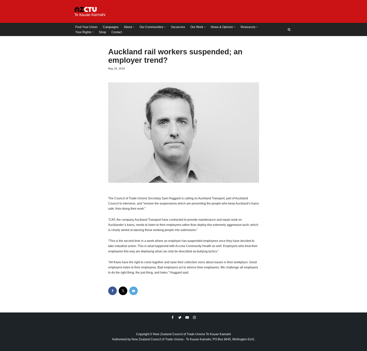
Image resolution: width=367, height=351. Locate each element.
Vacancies (178, 27)
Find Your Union (86, 27)
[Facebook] (112, 291)
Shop (102, 32)
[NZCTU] (90, 11)
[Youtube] (187, 317)
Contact (116, 32)
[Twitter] (180, 317)
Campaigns (111, 27)
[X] (123, 291)
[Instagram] (194, 317)
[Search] (289, 29)
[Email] (133, 291)
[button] (133, 27)
